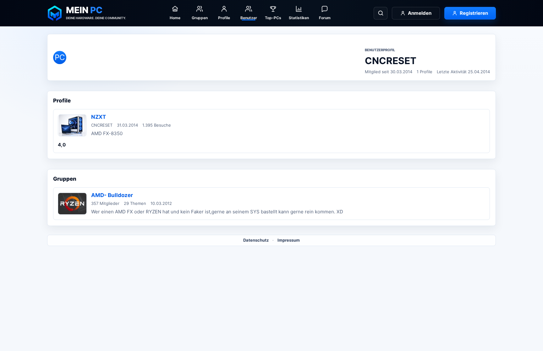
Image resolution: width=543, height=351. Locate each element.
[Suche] (380, 13)
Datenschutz (256, 240)
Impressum (288, 240)
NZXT (98, 117)
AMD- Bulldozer (112, 195)
